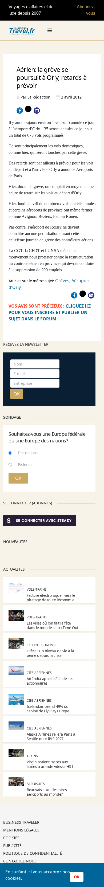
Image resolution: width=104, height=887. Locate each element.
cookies (13, 878)
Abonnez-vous (86, 10)
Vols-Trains (37, 589)
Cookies (11, 838)
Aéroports (36, 784)
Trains (32, 756)
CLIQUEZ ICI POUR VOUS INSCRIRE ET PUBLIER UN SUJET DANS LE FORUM (50, 312)
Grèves (62, 281)
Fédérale (25, 464)
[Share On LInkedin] (37, 110)
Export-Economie (42, 645)
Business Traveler (21, 823)
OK (17, 394)
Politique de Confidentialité (32, 853)
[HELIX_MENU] (49, 30)
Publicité (12, 846)
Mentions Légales (21, 830)
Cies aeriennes (39, 672)
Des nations (28, 452)
